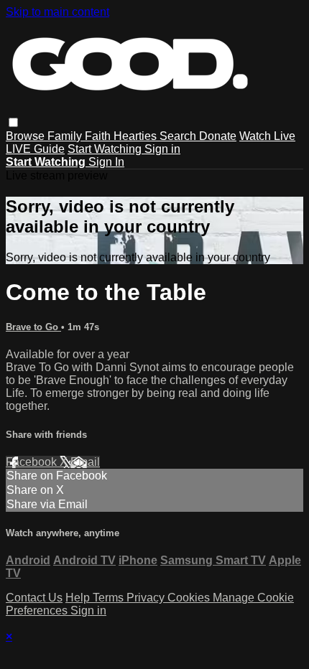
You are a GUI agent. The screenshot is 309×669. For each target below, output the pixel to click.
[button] (13, 122)
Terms (109, 597)
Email (85, 462)
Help (79, 597)
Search (179, 136)
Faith (99, 136)
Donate (217, 136)
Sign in (162, 149)
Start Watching (106, 149)
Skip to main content (57, 12)
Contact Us (34, 597)
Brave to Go (33, 327)
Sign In (106, 162)
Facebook (33, 462)
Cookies (190, 597)
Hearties (137, 136)
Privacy (146, 597)
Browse (26, 136)
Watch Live (267, 136)
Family (66, 136)
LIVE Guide (35, 149)
